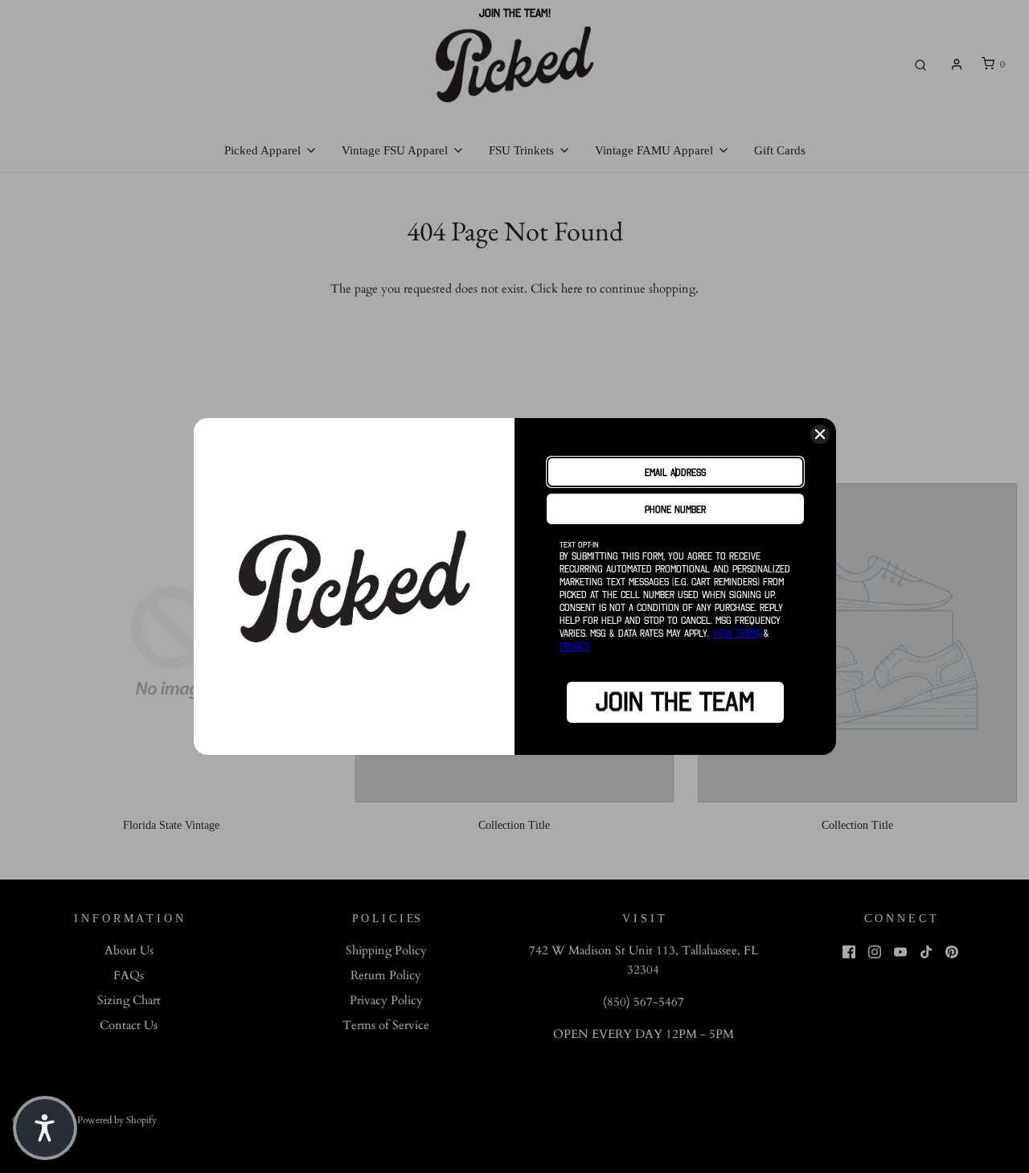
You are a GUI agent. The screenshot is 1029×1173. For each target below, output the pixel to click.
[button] (45, 1128)
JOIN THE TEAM (675, 701)
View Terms (736, 633)
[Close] (820, 434)
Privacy (575, 646)
